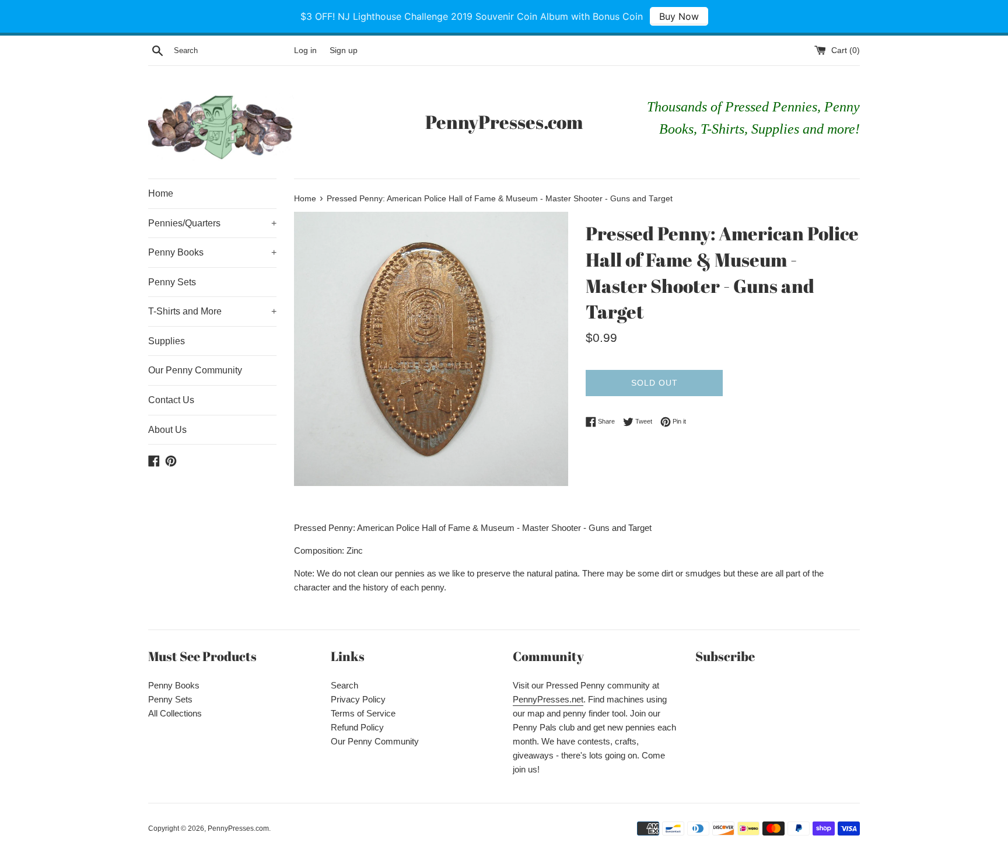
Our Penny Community (195, 370)
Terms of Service (363, 713)
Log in (305, 50)
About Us (167, 430)
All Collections (175, 713)
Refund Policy (357, 727)
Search (344, 685)
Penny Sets (172, 282)
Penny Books (212, 252)
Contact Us (171, 400)
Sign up (344, 50)
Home (160, 193)
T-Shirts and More (212, 311)
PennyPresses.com (504, 121)
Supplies (166, 341)
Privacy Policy (358, 699)
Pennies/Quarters (212, 223)
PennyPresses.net (548, 699)
